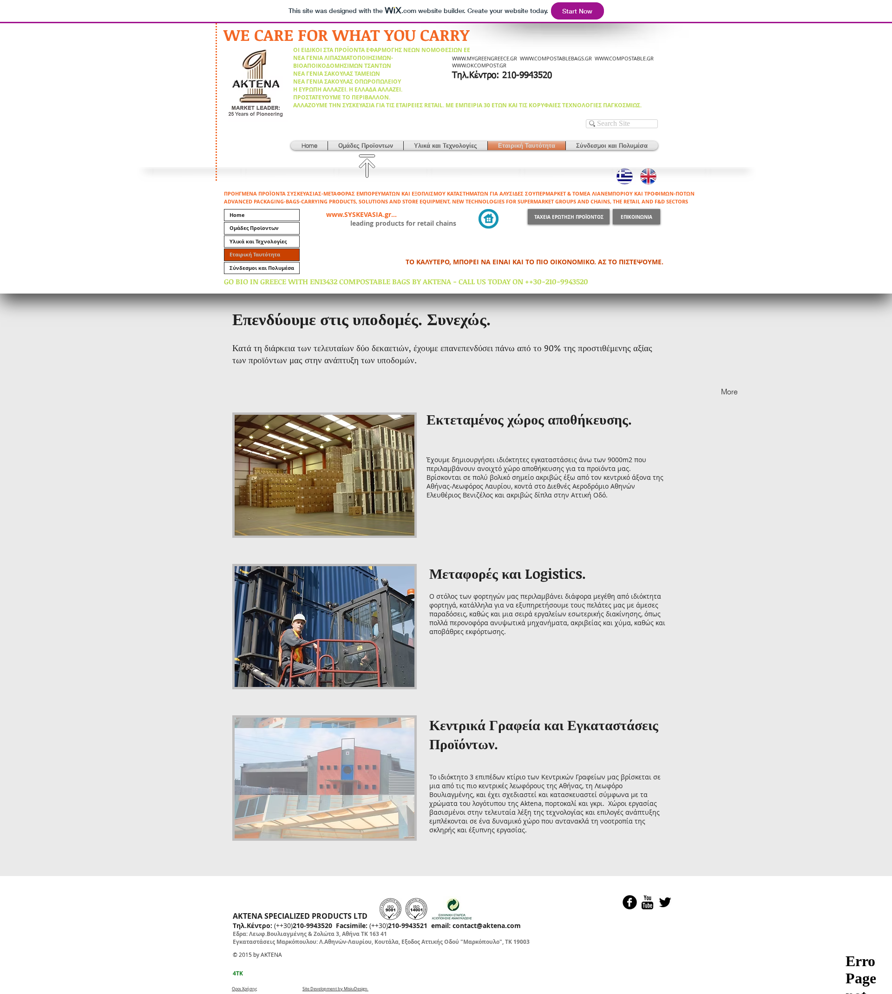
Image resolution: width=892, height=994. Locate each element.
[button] (365, 145)
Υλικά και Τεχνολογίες (258, 241)
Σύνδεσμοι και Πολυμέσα (262, 267)
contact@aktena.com (487, 925)
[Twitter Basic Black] (665, 902)
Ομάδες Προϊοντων (254, 227)
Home (237, 214)
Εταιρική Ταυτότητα (255, 254)
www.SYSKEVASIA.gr (358, 214)
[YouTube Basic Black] (647, 902)
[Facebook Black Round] (630, 902)
